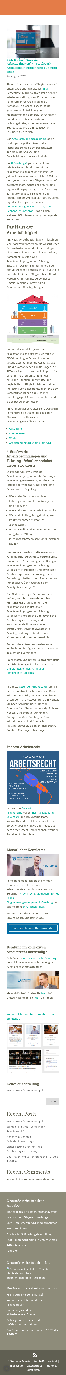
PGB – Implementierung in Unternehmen (32, 1240)
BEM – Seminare (17, 1228)
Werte (12, 438)
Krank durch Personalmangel (25, 1090)
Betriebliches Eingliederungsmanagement (32, 1211)
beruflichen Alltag (34, 906)
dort (37, 997)
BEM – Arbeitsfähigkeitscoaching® (28, 1217)
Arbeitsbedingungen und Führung (30, 443)
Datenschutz (34, 1365)
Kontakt (52, 1361)
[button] (6, 1368)
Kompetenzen (17, 433)
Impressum (16, 1365)
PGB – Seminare (16, 1245)
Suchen (52, 1101)
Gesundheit (16, 428)
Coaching (47, 902)
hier (43, 993)
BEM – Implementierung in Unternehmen (32, 1223)
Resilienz (12, 1251)
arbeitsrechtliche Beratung (39, 958)
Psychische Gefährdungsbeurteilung (29, 1234)
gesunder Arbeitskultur (33, 686)
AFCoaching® (18, 163)
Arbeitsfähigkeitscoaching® (29, 139)
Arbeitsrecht (27, 893)
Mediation (42, 893)
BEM (45, 88)
